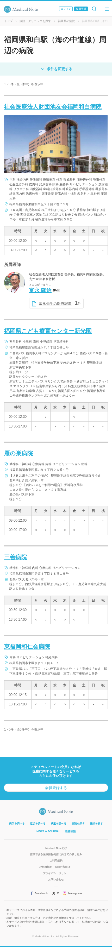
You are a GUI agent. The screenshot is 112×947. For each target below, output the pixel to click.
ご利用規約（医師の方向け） (56, 866)
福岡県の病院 (66, 20)
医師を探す (96, 823)
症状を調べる (38, 823)
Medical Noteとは (56, 848)
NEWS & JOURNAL (48, 831)
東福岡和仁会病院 (27, 646)
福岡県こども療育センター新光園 (48, 331)
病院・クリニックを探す (35, 20)
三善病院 (15, 557)
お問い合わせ (56, 879)
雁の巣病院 (18, 453)
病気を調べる (17, 823)
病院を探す (78, 823)
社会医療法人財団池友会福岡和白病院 (53, 106)
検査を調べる (58, 823)
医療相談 (70, 831)
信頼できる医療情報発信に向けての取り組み (56, 854)
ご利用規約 (56, 860)
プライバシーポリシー (56, 873)
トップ (8, 20)
